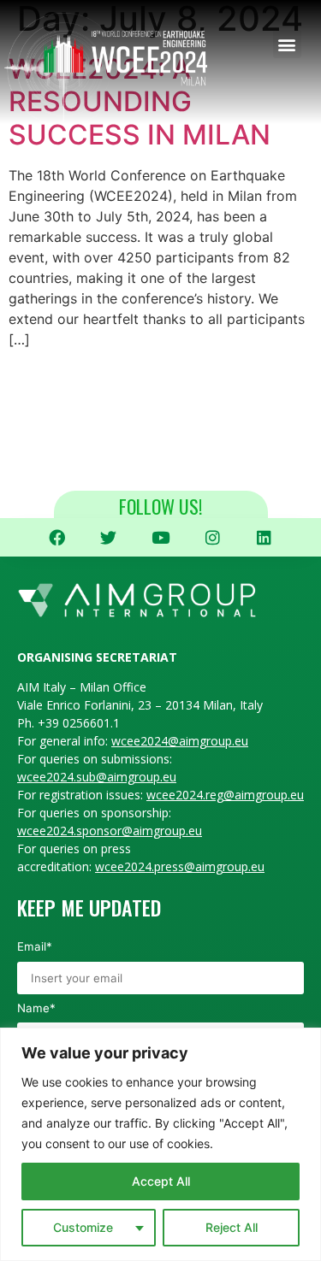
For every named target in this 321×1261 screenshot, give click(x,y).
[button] (287, 44)
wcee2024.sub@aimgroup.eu (96, 777)
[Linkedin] (264, 537)
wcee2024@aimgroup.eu (179, 741)
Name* (36, 1008)
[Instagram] (212, 537)
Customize (83, 1227)
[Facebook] (57, 537)
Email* (34, 946)
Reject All (231, 1227)
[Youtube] (161, 537)
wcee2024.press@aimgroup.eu (180, 866)
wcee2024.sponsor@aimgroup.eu (109, 830)
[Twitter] (108, 537)
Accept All (161, 1181)
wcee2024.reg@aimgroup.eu (225, 795)
